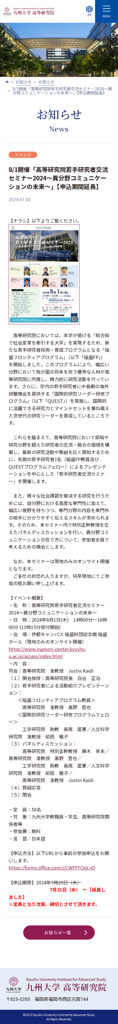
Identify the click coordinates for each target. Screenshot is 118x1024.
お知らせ (23, 82)
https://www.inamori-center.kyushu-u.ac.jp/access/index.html (47, 653)
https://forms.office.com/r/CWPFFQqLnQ (52, 867)
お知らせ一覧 (57, 932)
